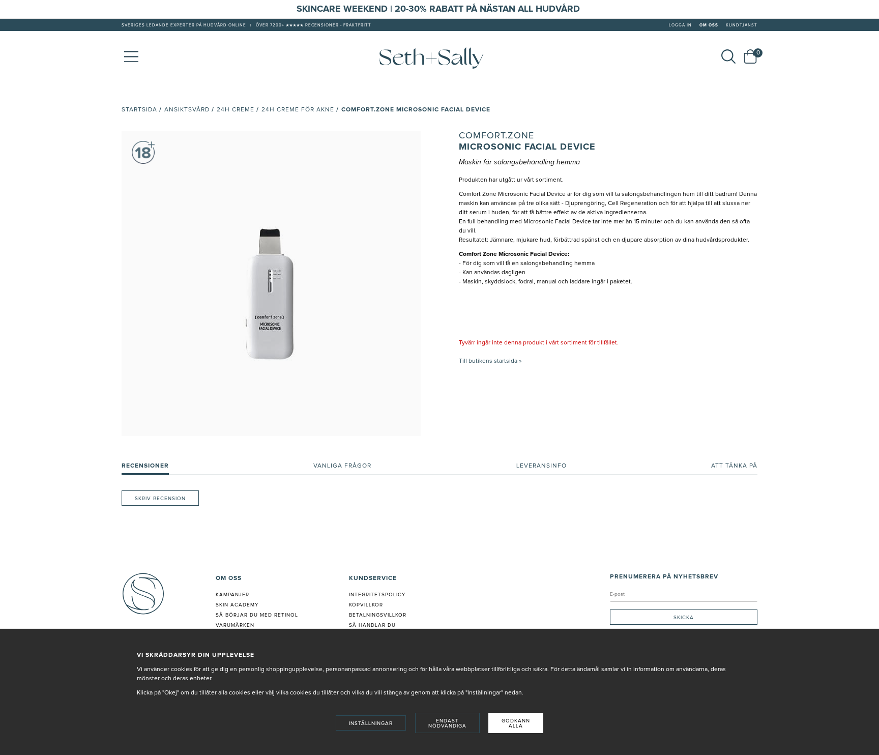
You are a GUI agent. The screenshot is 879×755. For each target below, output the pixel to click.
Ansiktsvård (187, 110)
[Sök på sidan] (728, 56)
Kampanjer (232, 594)
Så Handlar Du (372, 625)
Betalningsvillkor (377, 615)
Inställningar (371, 723)
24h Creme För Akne (297, 110)
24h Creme (235, 110)
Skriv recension (160, 498)
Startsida (139, 110)
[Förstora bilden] (271, 283)
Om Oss (708, 25)
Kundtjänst (741, 25)
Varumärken (235, 625)
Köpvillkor (366, 604)
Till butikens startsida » (490, 361)
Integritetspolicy (377, 594)
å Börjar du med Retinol (258, 615)
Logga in (680, 25)
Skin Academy (237, 604)
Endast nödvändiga (447, 723)
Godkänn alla (516, 723)
